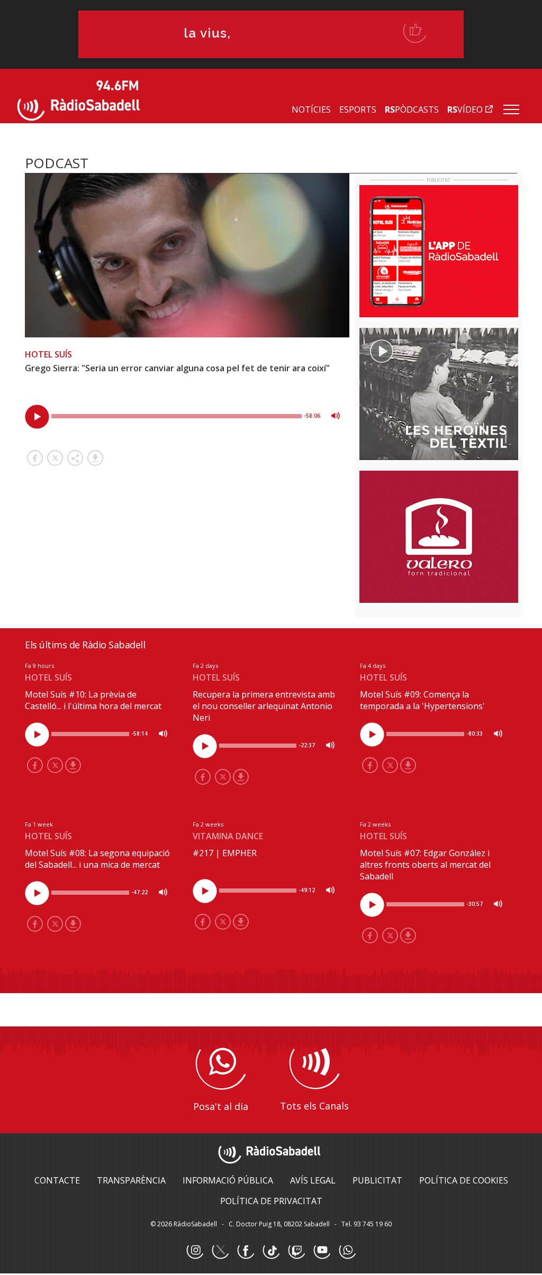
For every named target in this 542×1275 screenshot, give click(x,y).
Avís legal (313, 1180)
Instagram (194, 1250)
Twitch (296, 1250)
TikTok (271, 1250)
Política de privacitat (271, 1201)
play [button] (37, 417)
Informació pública (228, 1180)
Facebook (245, 1250)
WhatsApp (347, 1250)
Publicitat (377, 1180)
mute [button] (335, 415)
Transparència (131, 1180)
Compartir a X (55, 458)
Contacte (57, 1180)
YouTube (321, 1250)
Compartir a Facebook (35, 458)
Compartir (75, 458)
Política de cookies (463, 1180)
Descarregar (95, 458)
